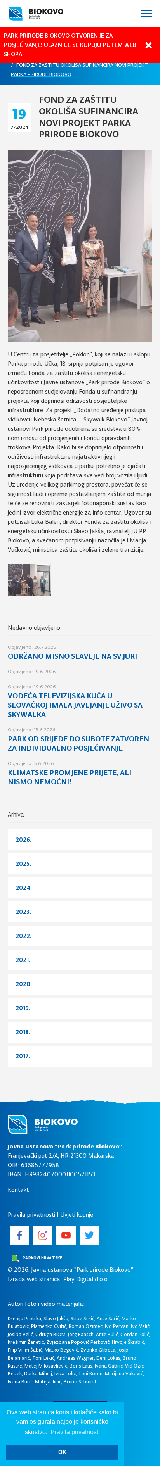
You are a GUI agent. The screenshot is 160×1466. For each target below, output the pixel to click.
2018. (23, 1032)
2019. (23, 1008)
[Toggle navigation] (146, 13)
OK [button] (62, 1452)
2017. (23, 1056)
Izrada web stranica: (35, 1279)
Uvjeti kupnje (76, 1214)
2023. (23, 911)
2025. (23, 863)
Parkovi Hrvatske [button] (42, 1258)
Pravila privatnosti (31, 1214)
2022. (23, 935)
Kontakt (18, 1189)
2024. (24, 887)
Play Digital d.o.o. (86, 1279)
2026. (23, 839)
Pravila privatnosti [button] (75, 1432)
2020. (24, 984)
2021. (23, 960)
